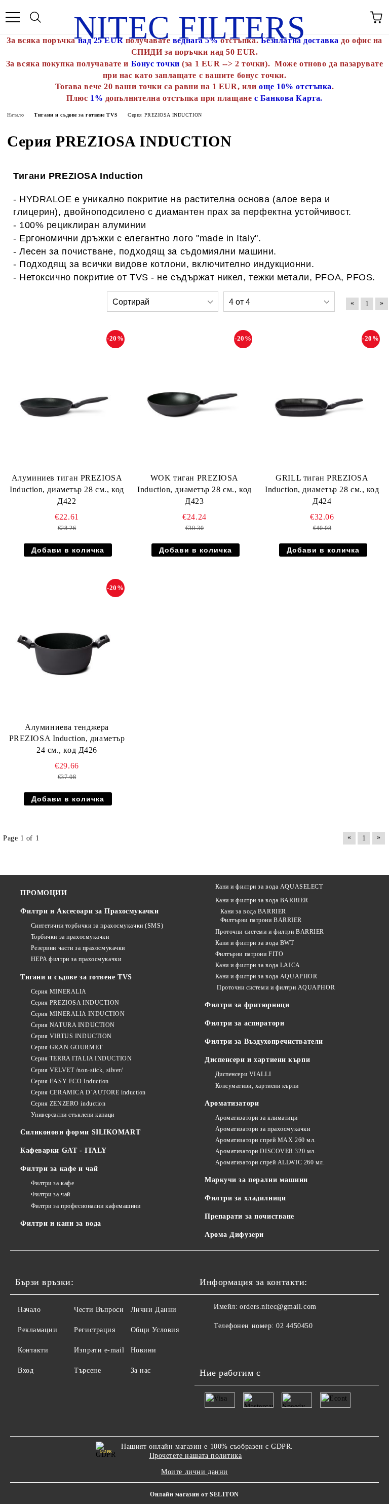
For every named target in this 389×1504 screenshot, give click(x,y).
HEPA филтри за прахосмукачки (76, 959)
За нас (141, 1370)
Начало (29, 1309)
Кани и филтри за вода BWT (254, 942)
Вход (25, 1370)
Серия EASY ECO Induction (70, 1081)
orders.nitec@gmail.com (278, 1306)
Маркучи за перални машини (256, 1180)
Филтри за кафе (52, 1183)
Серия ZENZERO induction (68, 1103)
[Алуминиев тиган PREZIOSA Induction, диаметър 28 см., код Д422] (64, 399)
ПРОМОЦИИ (43, 893)
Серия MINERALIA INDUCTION (78, 1013)
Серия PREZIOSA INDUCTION (75, 1002)
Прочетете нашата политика (195, 1455)
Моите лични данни (194, 1472)
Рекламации (38, 1330)
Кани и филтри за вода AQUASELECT (269, 886)
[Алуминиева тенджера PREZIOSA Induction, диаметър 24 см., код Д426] (64, 648)
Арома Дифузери (234, 1234)
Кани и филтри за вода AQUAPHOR (266, 976)
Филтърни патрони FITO (249, 954)
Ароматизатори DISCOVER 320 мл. (265, 1151)
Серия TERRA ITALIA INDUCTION (81, 1058)
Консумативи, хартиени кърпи (257, 1085)
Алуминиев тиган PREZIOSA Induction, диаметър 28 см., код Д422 (67, 489)
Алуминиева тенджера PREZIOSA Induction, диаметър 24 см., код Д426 (67, 739)
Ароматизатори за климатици (256, 1117)
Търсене (87, 1370)
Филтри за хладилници (245, 1198)
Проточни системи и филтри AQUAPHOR (275, 987)
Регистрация (94, 1330)
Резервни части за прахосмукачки (78, 947)
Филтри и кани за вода (60, 1223)
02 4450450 (294, 1326)
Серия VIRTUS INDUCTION (71, 1036)
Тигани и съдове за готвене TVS (76, 977)
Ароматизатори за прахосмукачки (262, 1128)
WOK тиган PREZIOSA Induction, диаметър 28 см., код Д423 (194, 489)
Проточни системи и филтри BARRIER (269, 931)
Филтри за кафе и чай (59, 1168)
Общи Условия (155, 1330)
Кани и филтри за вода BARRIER (261, 900)
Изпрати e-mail (99, 1350)
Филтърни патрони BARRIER (261, 920)
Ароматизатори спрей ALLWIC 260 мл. (270, 1162)
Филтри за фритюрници (247, 1005)
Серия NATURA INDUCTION (73, 1025)
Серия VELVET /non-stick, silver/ (77, 1070)
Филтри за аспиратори (244, 1023)
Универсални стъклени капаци (72, 1114)
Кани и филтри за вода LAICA (257, 965)
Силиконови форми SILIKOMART (80, 1132)
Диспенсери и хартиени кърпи (257, 1059)
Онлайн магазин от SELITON (194, 1494)
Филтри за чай (50, 1194)
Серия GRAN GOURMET (67, 1047)
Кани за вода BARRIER (253, 911)
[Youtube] (213, 1346)
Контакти (33, 1350)
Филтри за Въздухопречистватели (264, 1041)
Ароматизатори (232, 1103)
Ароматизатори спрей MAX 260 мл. (265, 1140)
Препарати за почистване (249, 1216)
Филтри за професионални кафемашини (86, 1205)
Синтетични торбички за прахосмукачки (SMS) (97, 925)
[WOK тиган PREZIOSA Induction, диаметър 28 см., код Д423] (191, 399)
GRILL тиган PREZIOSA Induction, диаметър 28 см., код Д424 (322, 489)
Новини (144, 1350)
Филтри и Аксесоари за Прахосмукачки (89, 911)
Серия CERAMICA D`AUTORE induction (88, 1092)
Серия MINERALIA (59, 991)
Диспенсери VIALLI (243, 1074)
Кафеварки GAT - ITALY (63, 1150)
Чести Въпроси (99, 1309)
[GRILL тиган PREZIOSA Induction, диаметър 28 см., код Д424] (319, 399)
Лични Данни (154, 1309)
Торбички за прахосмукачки (70, 936)
